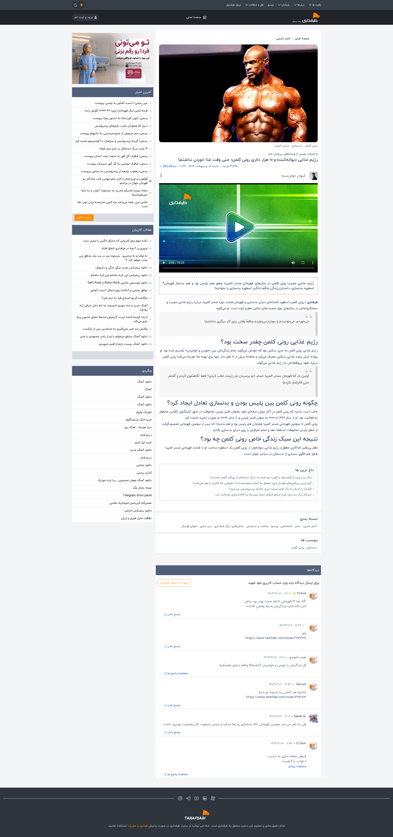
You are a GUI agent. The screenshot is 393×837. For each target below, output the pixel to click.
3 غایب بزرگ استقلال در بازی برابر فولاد (123, 149)
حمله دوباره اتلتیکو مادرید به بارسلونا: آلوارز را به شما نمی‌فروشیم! (114, 193)
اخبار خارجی (283, 39)
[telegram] (188, 798)
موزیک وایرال (144, 412)
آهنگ (148, 389)
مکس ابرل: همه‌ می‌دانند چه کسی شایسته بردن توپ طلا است (112, 204)
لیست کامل (84, 217)
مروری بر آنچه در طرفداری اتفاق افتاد (125, 248)
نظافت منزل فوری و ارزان (136, 518)
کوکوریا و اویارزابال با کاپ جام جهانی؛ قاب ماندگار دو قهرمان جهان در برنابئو (115, 181)
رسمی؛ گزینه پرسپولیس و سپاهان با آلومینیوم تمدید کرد (111, 141)
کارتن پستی (144, 473)
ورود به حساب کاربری (174, 583)
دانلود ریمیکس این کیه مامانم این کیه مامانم (119, 275)
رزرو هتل (146, 435)
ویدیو (271, 5)
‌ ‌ (305, 625)
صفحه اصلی (193, 17)
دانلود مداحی (144, 465)
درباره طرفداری (233, 5)
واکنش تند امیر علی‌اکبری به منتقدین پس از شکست (115, 329)
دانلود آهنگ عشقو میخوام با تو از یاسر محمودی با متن (114, 336)
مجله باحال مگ (142, 488)
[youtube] (196, 798)
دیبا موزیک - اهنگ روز (138, 427)
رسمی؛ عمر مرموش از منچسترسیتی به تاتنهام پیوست (114, 133)
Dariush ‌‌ (300, 684)
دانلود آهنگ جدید (141, 450)
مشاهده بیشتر (297, 766)
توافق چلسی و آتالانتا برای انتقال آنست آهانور (119, 290)
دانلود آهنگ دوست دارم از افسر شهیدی (123, 344)
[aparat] (212, 798)
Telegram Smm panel (137, 495)
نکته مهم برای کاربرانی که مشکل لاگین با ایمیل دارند (115, 241)
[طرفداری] (279, 17)
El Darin (301, 743)
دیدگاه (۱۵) (169, 166)
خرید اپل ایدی (143, 442)
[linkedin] (204, 798)
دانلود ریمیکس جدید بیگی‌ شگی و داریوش (121, 268)
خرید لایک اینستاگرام (139, 420)
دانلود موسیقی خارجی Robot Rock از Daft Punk (118, 283)
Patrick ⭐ (299, 593)
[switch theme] (78, 5)
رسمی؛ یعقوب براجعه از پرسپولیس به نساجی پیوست (114, 171)
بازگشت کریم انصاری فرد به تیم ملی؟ (125, 298)
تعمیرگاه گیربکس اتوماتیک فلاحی (130, 503)
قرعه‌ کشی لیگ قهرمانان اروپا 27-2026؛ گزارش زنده (116, 111)
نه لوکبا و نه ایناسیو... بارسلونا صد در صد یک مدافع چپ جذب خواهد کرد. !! (113, 258)
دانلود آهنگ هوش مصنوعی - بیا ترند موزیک (124, 480)
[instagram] (180, 798)
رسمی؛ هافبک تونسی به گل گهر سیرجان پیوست (117, 164)
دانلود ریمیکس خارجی (138, 511)
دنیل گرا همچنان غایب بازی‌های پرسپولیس (121, 126)
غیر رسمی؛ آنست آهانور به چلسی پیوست (121, 103)
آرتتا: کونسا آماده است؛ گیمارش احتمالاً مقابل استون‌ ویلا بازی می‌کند (112, 319)
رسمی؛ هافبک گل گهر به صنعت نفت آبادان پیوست (116, 156)
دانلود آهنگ (144, 382)
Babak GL (300, 716)
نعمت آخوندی (297, 657)
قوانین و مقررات (138, 826)
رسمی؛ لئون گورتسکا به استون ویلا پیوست (120, 118)
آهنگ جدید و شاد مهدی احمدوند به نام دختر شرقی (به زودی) (113, 308)
